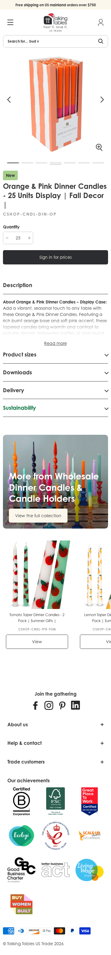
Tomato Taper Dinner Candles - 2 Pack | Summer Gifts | (37, 618)
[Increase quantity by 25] (29, 238)
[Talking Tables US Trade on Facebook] (35, 705)
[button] (9, 100)
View (37, 641)
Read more (55, 343)
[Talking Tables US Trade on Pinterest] (62, 705)
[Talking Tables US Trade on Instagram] (48, 705)
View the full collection (38, 515)
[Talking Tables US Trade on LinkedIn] (75, 705)
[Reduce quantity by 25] (7, 238)
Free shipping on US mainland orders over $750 (55, 5)
